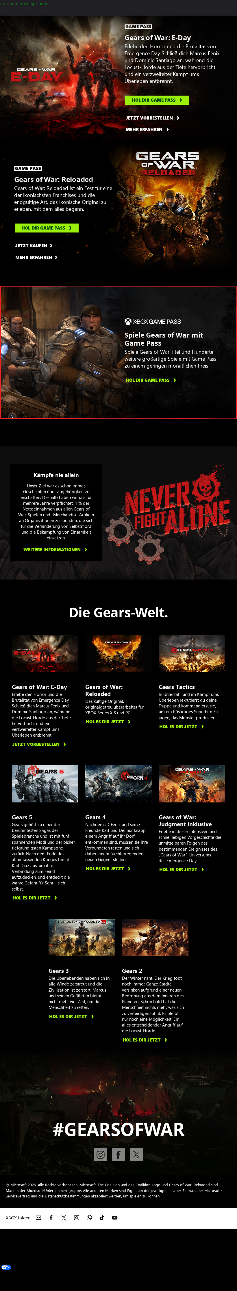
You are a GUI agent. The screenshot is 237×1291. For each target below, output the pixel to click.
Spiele (6, 1253)
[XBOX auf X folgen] (63, 1217)
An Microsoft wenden (115, 1273)
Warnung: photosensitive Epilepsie (55, 1239)
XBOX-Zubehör (109, 1232)
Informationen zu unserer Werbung (179, 1280)
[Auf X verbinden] (136, 1154)
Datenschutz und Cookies (186, 1273)
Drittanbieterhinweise (120, 1280)
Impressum (149, 1273)
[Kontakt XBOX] (38, 1217)
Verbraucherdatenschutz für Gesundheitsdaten (46, 1273)
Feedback (189, 1232)
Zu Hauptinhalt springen (24, 3)
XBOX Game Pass (75, 1232)
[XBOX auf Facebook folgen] (51, 1217)
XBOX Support (164, 1232)
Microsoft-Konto (107, 1239)
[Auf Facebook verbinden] (118, 1154)
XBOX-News (137, 1232)
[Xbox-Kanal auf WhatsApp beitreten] (89, 1217)
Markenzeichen (83, 1280)
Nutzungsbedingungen (44, 1280)
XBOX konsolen (15, 1232)
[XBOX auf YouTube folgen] (114, 1217)
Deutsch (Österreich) (20, 1260)
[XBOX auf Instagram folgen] (76, 1217)
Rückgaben (186, 1239)
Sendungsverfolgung (21, 1246)
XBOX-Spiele (44, 1232)
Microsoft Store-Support (149, 1239)
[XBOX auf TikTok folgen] (102, 1217)
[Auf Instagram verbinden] (100, 1154)
